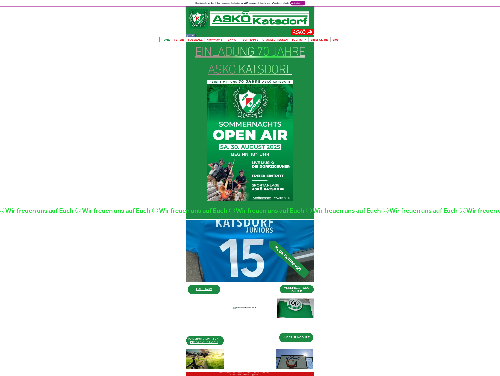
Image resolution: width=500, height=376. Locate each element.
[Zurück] (190, 251)
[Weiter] (309, 251)
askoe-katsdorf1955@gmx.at (247, 375)
